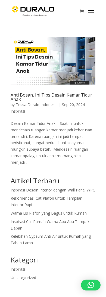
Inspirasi (18, 111)
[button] (91, 285)
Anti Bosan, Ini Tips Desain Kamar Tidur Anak (51, 97)
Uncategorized (23, 277)
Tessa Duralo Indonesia (37, 104)
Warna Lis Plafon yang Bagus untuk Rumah (49, 213)
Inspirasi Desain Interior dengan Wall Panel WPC (53, 190)
